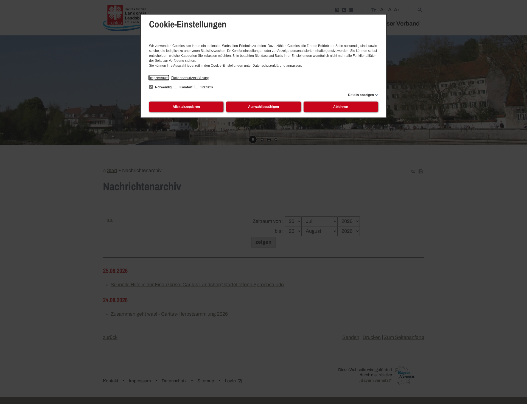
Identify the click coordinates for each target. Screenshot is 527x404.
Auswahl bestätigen (263, 107)
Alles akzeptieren (186, 107)
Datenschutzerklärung (190, 77)
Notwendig (163, 87)
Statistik (206, 87)
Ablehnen (340, 107)
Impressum (159, 77)
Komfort (186, 87)
